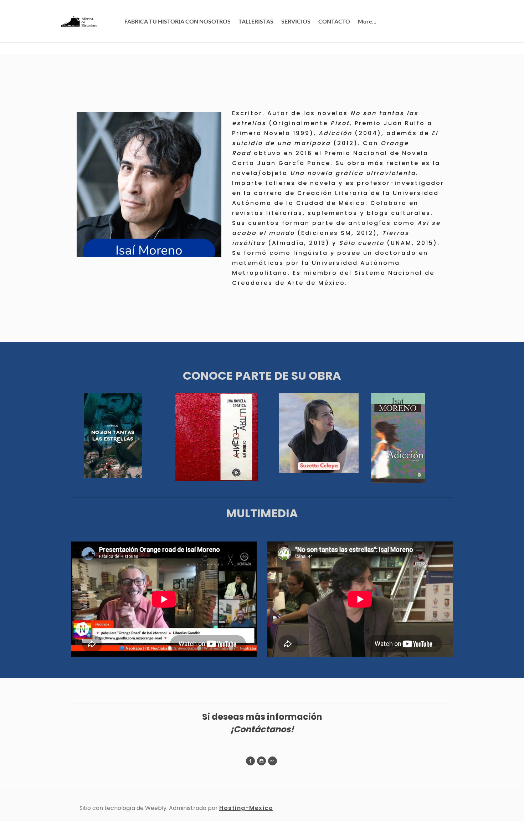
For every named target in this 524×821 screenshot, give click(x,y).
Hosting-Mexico (246, 808)
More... (367, 21)
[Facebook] (250, 760)
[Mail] (272, 760)
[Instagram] (261, 760)
